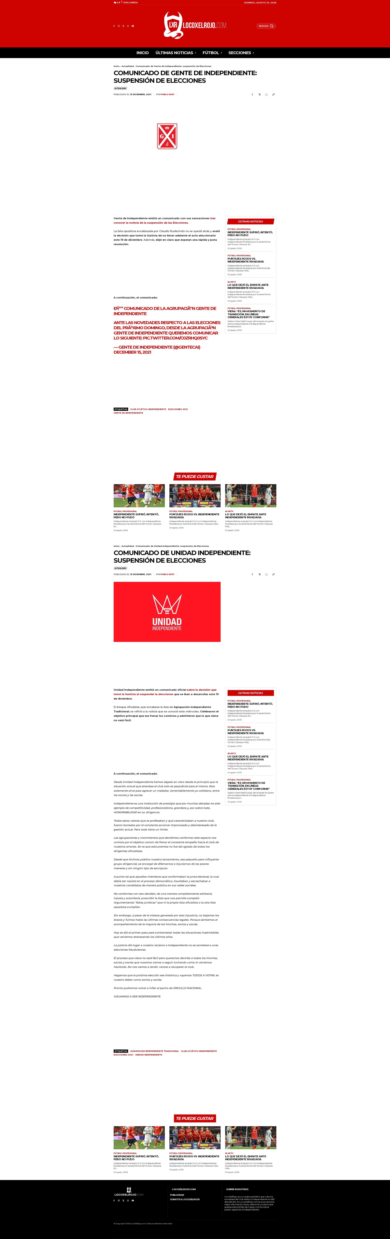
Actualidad (128, 66)
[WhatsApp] (128, 26)
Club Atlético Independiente (148, 409)
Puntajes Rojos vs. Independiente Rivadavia (246, 260)
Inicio (117, 66)
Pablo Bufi (167, 94)
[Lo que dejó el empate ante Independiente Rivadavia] (250, 495)
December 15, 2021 (132, 352)
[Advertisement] (250, 123)
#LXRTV (232, 282)
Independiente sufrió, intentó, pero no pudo (250, 234)
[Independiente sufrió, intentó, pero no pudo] (139, 495)
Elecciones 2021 (178, 409)
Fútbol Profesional (239, 229)
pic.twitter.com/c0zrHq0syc (175, 338)
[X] (123, 26)
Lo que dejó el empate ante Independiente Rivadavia (248, 286)
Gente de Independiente (128, 413)
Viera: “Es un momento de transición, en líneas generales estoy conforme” (249, 314)
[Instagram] (118, 26)
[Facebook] (114, 26)
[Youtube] (132, 26)
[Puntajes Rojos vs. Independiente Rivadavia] (195, 495)
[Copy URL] (273, 94)
